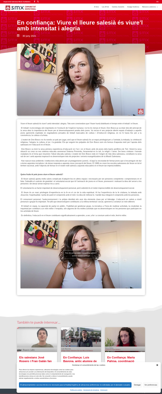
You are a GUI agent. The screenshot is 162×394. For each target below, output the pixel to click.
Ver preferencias (150, 385)
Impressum (103, 390)
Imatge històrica (133, 7)
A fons (96, 7)
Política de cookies (76, 390)
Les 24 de (105, 7)
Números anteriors (149, 7)
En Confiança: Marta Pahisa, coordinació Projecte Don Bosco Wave (124, 361)
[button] (157, 365)
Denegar (137, 385)
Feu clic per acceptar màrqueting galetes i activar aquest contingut (81, 254)
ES (157, 2)
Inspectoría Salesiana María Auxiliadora (17, 2)
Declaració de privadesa (91, 390)
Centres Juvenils (118, 7)
